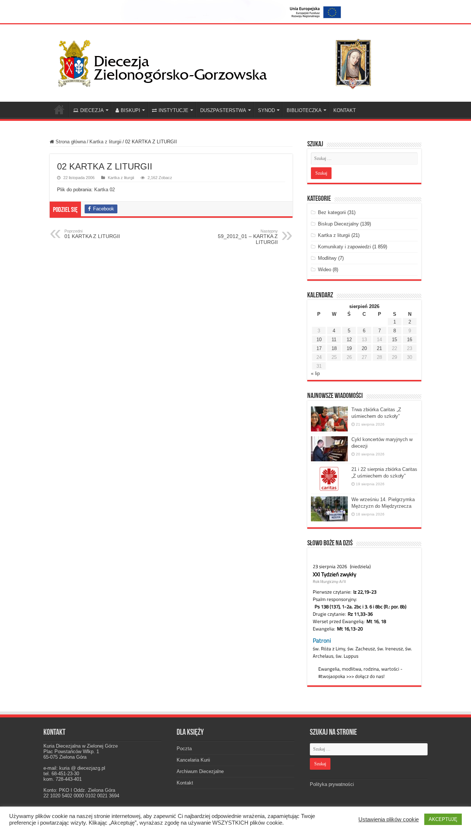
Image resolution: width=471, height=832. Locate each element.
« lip (315, 373)
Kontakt (185, 783)
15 (394, 339)
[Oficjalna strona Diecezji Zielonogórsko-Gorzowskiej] (220, 61)
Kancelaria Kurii (193, 760)
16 (409, 339)
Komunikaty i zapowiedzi (344, 246)
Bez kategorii (332, 212)
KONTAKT (344, 110)
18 (334, 348)
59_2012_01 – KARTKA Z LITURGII (248, 237)
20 (364, 348)
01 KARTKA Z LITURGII (92, 234)
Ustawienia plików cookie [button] (388, 819)
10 (319, 339)
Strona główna (70, 141)
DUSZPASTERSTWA (223, 110)
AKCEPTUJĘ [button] (443, 819)
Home (59, 109)
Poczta (184, 748)
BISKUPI (130, 110)
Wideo (324, 269)
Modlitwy (327, 258)
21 (379, 348)
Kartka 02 (104, 189)
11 (334, 339)
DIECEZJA (92, 110)
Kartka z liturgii (105, 141)
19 (349, 348)
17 (319, 348)
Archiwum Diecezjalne (200, 771)
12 (349, 339)
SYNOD (266, 110)
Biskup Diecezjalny (338, 224)
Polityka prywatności (332, 784)
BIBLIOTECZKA (304, 110)
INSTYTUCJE (173, 110)
